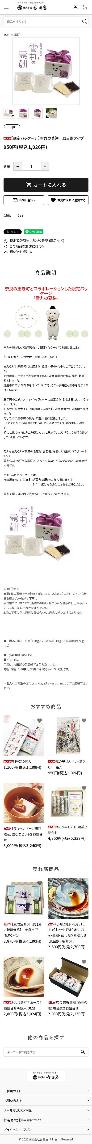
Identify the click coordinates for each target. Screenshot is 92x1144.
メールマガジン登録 (18, 1110)
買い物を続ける (18, 251)
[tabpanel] (46, 71)
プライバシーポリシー (19, 1129)
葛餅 (17, 35)
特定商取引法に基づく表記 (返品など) (34, 240)
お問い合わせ (24, 200)
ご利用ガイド (12, 1091)
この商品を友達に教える (24, 246)
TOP (6, 35)
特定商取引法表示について (23, 1120)
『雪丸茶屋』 (41, 479)
